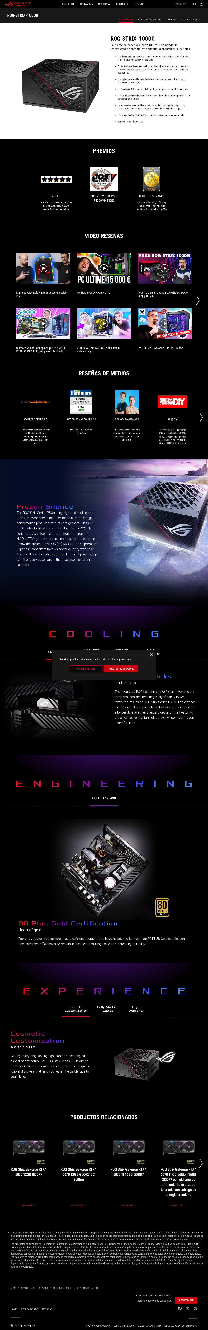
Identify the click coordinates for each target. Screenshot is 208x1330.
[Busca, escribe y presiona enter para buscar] (195, 4)
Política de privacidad (98, 1325)
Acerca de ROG (29, 1309)
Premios (172, 19)
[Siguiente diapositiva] (198, 300)
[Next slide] (201, 1163)
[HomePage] (13, 1288)
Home (14, 1309)
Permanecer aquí (86, 668)
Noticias (47, 1309)
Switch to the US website (121, 668)
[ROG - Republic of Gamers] (18, 4)
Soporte (196, 19)
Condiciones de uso (124, 1325)
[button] (186, 1300)
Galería (184, 19)
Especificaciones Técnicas (150, 19)
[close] (151, 655)
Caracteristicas (126, 19)
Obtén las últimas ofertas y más (152, 1295)
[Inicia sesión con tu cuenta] (201, 4)
